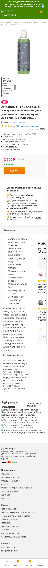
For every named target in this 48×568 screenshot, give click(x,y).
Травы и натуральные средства (15, 516)
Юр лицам (6, 495)
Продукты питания (9, 526)
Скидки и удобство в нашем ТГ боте (22, 6)
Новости (5, 498)
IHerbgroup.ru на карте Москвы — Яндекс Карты (42, 344)
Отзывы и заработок (10, 481)
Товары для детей (9, 519)
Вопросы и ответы (9, 491)
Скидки (4, 484)
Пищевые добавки (9, 509)
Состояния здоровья (10, 533)
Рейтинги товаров (9, 404)
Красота (5, 529)
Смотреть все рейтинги (34, 404)
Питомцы (5, 522)
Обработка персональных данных (16, 487)
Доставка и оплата (10, 477)
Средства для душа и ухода (13, 536)
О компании (6, 474)
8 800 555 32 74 (8, 547)
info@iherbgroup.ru (9, 550)
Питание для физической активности (18, 512)
